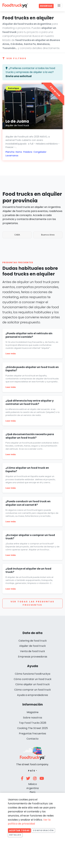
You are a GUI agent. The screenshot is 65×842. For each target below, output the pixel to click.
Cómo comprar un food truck (32, 690)
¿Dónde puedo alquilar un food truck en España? (32, 368)
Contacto (32, 739)
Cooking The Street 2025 (32, 728)
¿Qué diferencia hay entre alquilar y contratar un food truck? (30, 402)
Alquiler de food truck (32, 646)
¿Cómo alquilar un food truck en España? (27, 469)
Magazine (32, 712)
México (32, 784)
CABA (17, 234)
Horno (19, 151)
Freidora (27, 151)
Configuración (43, 830)
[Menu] (59, 5)
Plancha (10, 151)
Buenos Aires (48, 234)
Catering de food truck (32, 640)
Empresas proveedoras (32, 656)
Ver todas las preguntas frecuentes (32, 603)
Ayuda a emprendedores (32, 695)
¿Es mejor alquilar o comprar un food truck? (30, 536)
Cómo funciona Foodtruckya (32, 674)
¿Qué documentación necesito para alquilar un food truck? (30, 436)
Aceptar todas (19, 830)
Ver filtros (16, 58)
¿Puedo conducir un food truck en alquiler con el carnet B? (28, 503)
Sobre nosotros (32, 717)
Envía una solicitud (19, 76)
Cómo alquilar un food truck (32, 684)
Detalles (15, 834)
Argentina (32, 788)
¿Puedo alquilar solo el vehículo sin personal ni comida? (29, 335)
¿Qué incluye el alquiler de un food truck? (28, 570)
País (31, 770)
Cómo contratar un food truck (32, 679)
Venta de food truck (32, 651)
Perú (32, 792)
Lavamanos (12, 155)
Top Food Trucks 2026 (32, 723)
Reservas (46, 6)
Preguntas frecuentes (32, 733)
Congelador (39, 151)
